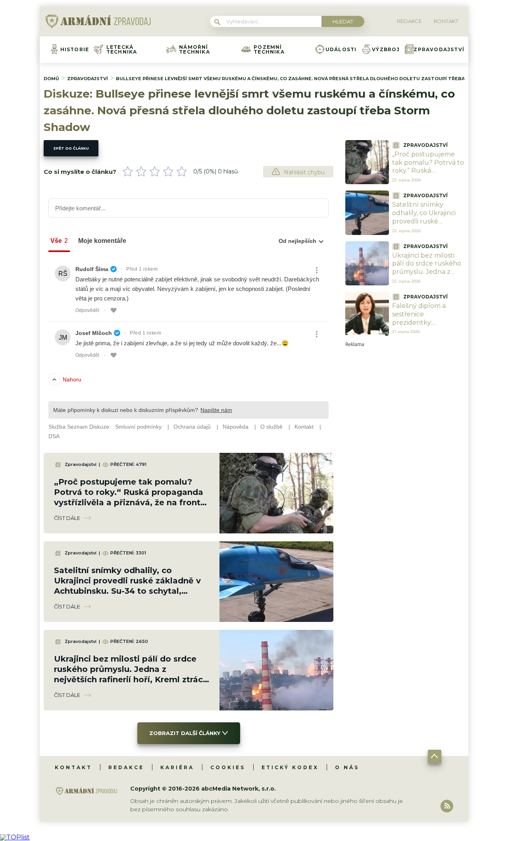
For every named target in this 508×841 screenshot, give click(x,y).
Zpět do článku (71, 148)
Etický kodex (290, 767)
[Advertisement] (404, 466)
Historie (74, 49)
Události (341, 49)
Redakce (126, 767)
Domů (51, 78)
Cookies (227, 767)
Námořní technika (194, 49)
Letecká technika (121, 49)
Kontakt (73, 767)
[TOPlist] (15, 837)
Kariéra (177, 767)
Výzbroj (386, 49)
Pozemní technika (269, 49)
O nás (347, 767)
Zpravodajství (439, 49)
